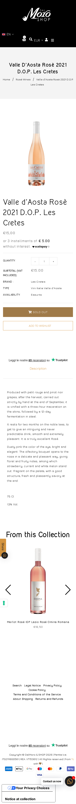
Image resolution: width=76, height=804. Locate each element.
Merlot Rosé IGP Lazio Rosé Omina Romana (38, 622)
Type (6, 288)
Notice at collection (20, 799)
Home (6, 79)
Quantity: (9, 260)
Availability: (11, 294)
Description (38, 368)
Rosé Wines (23, 79)
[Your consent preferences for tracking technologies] (4, 603)
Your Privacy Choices (32, 788)
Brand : (8, 281)
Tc (72, 759)
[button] (8, 34)
